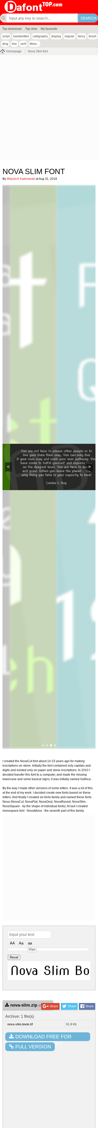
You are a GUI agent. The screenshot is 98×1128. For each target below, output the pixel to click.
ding (5, 44)
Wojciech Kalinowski (21, 179)
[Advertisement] (49, 109)
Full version (32, 1046)
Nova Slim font (38, 51)
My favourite (49, 29)
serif (23, 44)
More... (34, 44)
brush (92, 36)
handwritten (21, 36)
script (6, 36)
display (56, 36)
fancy (81, 36)
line (14, 44)
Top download (12, 29)
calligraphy (40, 36)
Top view (31, 29)
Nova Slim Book (50, 970)
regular (69, 36)
